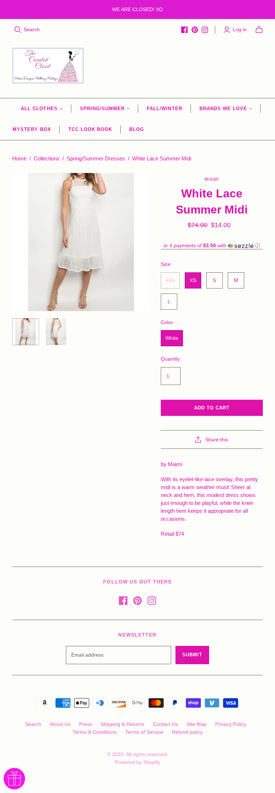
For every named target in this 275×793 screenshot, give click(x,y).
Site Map (197, 724)
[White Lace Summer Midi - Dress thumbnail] (25, 331)
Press (85, 724)
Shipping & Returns (122, 724)
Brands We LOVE (223, 108)
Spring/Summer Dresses (96, 158)
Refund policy (187, 732)
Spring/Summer (102, 108)
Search (32, 29)
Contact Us (165, 724)
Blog (136, 129)
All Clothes (39, 108)
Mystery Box (32, 129)
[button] (212, 245)
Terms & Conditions (95, 732)
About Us (60, 724)
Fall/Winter (164, 108)
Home (19, 158)
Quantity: (171, 359)
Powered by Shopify (137, 762)
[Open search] (17, 29)
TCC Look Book (90, 129)
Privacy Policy (230, 724)
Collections (46, 158)
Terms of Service (144, 732)
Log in (240, 29)
